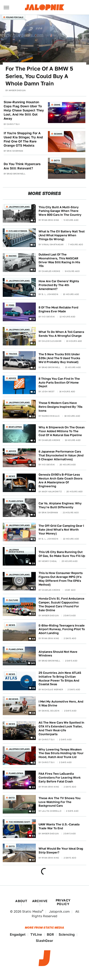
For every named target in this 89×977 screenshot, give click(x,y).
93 (33, 835)
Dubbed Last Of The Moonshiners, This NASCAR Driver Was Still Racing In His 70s (59, 260)
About (21, 901)
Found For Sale (15, 17)
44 (33, 638)
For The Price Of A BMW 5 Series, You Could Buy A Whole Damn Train (39, 76)
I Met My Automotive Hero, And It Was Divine (61, 703)
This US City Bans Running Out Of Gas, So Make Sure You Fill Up (62, 554)
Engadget (18, 934)
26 (33, 563)
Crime (57, 104)
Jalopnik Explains (19, 206)
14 (33, 416)
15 (33, 688)
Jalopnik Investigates (16, 550)
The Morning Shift (19, 822)
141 (33, 662)
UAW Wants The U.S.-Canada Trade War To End (59, 826)
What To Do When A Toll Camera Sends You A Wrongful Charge (61, 333)
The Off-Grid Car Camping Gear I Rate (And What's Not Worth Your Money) (61, 529)
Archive (40, 901)
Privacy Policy (63, 902)
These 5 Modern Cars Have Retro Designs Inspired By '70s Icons (60, 406)
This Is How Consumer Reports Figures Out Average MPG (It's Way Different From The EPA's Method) (61, 578)
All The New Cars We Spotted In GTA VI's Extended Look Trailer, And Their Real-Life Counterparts (61, 728)
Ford (11, 305)
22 (33, 786)
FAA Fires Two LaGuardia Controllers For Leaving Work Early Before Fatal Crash (60, 777)
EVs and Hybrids (18, 231)
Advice (12, 378)
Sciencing (67, 934)
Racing (13, 256)
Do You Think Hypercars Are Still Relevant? (22, 166)
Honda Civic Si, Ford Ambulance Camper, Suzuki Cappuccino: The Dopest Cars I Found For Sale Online (61, 604)
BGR (50, 934)
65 (33, 489)
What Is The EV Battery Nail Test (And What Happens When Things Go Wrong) (62, 235)
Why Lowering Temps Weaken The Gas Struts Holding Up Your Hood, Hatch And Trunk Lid (61, 753)
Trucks (13, 354)
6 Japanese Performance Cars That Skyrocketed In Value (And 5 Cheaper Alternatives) (61, 455)
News (12, 476)
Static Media (32, 911)
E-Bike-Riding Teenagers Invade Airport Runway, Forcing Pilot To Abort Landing (62, 629)
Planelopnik (16, 501)
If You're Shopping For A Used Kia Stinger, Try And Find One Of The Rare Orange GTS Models (23, 139)
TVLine (36, 934)
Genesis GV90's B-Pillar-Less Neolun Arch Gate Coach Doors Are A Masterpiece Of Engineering (60, 480)
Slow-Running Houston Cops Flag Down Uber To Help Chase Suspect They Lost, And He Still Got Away (24, 110)
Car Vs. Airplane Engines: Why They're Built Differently (60, 505)
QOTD (57, 160)
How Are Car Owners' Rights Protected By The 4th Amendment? (59, 285)
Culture (13, 600)
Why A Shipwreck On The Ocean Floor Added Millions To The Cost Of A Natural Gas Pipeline (62, 431)
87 (33, 859)
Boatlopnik (15, 427)
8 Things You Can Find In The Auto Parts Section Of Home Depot (59, 382)
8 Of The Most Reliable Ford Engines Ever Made (58, 309)
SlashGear (44, 941)
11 (33, 318)
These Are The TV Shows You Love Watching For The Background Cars (60, 802)
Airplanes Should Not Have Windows (58, 653)
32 (33, 811)
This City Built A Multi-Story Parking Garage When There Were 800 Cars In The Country (60, 211)
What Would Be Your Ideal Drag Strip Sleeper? (61, 850)
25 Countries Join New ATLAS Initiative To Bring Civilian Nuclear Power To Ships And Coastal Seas (60, 678)
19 (33, 712)
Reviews (13, 699)
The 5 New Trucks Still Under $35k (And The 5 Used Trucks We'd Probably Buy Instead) (59, 358)
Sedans (58, 133)
